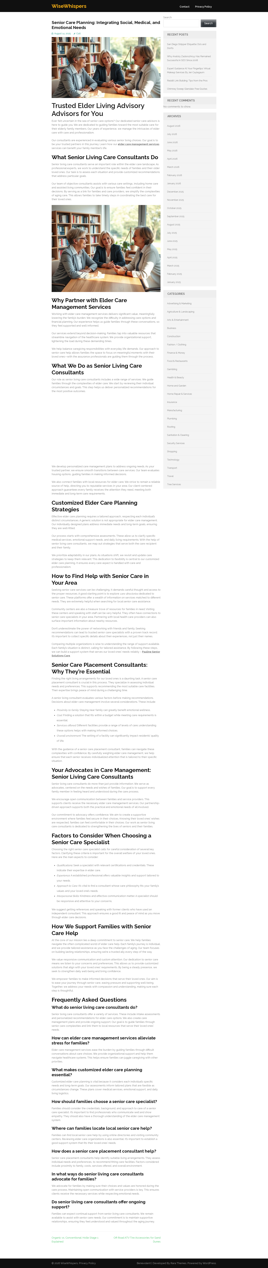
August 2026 (173, 126)
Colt (78, 33)
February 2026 (174, 175)
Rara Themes (178, 1263)
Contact (184, 6)
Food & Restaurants (177, 361)
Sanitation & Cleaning (178, 435)
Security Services (176, 443)
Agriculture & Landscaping (180, 311)
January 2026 (174, 183)
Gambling (172, 369)
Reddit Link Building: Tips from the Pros (187, 80)
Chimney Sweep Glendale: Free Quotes (187, 89)
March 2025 (173, 265)
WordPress (209, 1263)
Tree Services (174, 484)
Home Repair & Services (179, 394)
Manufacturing (174, 410)
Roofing (171, 427)
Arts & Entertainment (178, 320)
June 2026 (172, 142)
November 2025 (175, 200)
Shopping (172, 451)
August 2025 (173, 224)
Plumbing (172, 418)
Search (167, 17)
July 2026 (172, 134)
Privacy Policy (203, 6)
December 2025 (175, 191)
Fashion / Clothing (176, 344)
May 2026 (172, 150)
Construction (173, 336)
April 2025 (172, 257)
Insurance (172, 402)
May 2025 (172, 249)
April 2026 (172, 158)
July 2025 (172, 232)
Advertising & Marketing (179, 303)
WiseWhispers (69, 6)
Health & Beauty (175, 377)
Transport (172, 468)
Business (171, 328)
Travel (170, 476)
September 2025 (175, 216)
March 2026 (173, 167)
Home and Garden (176, 385)
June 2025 (172, 241)
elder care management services (138, 144)
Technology (173, 459)
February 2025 (174, 274)
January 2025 (174, 282)
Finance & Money (176, 352)
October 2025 (174, 208)
